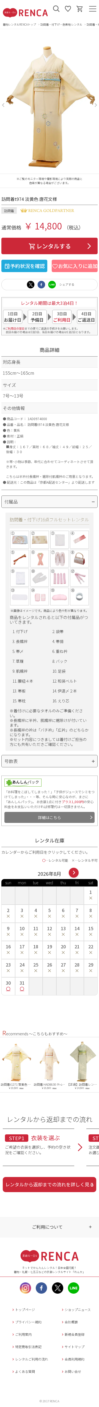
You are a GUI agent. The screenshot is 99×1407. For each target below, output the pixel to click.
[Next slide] (95, 105)
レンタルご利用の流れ (31, 1359)
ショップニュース (78, 1309)
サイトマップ (74, 1346)
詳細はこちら (49, 817)
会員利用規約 (74, 1359)
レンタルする (53, 246)
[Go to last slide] (3, 105)
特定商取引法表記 (28, 1346)
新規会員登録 (74, 1334)
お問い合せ (73, 1371)
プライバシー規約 (28, 1322)
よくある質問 (25, 1371)
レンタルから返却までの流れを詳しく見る (49, 1184)
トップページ (25, 1309)
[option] (18, 1064)
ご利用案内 (23, 1334)
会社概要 (71, 1322)
